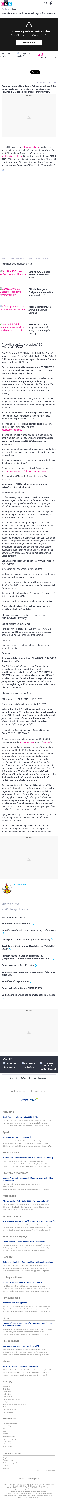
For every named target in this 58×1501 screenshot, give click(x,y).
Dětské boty (7, 1441)
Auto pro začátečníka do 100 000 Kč (15, 1404)
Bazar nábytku (7, 1446)
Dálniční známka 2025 (41, 1201)
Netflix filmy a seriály (35, 1282)
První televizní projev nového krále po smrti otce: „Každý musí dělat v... (26, 1123)
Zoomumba (9, 1067)
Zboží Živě (6, 1389)
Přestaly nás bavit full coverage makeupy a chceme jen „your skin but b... (27, 1311)
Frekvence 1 (7, 1465)
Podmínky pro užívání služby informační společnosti (28, 1491)
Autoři (14, 1078)
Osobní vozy (7, 1391)
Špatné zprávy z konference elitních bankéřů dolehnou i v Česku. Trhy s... (27, 1248)
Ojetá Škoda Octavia (9, 1409)
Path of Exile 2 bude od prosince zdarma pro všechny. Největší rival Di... (26, 1355)
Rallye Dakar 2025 (24, 1201)
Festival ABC (35, 1346)
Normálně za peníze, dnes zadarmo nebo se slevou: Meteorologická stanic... (28, 1227)
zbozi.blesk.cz (7, 1396)
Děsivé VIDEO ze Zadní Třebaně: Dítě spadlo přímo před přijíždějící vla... (27, 1166)
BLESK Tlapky (8, 1282)
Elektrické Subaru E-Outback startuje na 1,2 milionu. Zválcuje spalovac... (26, 1204)
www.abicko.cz (27, 742)
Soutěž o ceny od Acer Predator (18, 965)
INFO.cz (36, 1117)
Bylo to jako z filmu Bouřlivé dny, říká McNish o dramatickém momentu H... (27, 1207)
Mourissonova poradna (12, 1346)
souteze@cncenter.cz (12, 156)
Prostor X (6, 1366)
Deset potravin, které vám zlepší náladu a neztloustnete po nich (23, 1332)
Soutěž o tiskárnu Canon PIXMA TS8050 (22, 988)
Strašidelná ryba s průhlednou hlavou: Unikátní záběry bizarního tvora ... (26, 1352)
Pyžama (5, 1433)
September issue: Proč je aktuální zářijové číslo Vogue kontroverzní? (25, 1309)
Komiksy (25, 1346)
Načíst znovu (29, 42)
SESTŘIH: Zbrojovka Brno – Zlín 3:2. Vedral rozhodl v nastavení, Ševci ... (27, 1372)
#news (24, 1303)
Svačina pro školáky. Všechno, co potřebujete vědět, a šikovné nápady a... (27, 1189)
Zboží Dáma (7, 1394)
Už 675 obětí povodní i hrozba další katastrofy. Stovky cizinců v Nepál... (26, 1125)
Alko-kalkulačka (9, 1201)
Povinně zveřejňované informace (29, 1497)
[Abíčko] (6, 5)
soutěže (46, 742)
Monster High (7, 1426)
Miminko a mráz (36, 1178)
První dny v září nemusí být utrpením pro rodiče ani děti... (21, 1184)
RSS (37, 1479)
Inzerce (43, 1078)
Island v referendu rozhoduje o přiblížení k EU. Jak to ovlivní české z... (26, 1250)
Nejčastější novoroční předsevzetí (16, 1178)
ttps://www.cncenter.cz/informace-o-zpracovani (25, 471)
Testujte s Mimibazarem (10, 1423)
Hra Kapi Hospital (48, 1069)
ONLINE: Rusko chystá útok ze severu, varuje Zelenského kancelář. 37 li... (27, 1120)
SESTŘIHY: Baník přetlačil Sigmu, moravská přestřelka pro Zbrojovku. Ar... (27, 1146)
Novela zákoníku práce (26, 1242)
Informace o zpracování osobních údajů (18, 1493)
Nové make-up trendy (45, 1158)
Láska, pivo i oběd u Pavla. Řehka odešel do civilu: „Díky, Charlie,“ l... (25, 1164)
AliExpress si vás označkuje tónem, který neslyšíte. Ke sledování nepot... (27, 1225)
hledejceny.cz (7, 1386)
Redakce (30, 1479)
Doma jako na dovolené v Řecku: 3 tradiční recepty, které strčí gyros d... (26, 1271)
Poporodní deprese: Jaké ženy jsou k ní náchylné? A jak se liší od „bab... (26, 1334)
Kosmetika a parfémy (10, 1436)
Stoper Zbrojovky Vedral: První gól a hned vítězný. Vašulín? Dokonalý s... (27, 1143)
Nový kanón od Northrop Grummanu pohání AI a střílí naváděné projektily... (27, 1230)
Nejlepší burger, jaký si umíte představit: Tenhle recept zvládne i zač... (25, 1268)
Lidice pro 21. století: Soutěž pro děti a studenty (26, 939)
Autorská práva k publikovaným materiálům (29, 1490)
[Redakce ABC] (7, 893)
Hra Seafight (28, 1067)
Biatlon (18, 1137)
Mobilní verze (39, 1091)
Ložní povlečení (8, 1444)
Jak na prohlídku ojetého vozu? (13, 1399)
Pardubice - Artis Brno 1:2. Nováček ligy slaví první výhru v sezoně (25, 1375)
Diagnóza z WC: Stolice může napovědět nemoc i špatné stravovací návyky (27, 1329)
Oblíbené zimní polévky (12, 1262)
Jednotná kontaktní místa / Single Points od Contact (36, 1495)
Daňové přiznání (9, 1242)
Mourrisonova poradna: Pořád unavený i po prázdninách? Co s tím (24, 1349)
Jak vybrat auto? (8, 1412)
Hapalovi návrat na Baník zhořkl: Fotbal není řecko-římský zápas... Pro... (27, 1141)
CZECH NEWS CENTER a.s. (29, 1484)
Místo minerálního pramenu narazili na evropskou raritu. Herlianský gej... (26, 1291)
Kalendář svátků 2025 (23, 1117)
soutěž (5, 909)
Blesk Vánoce (8, 1117)
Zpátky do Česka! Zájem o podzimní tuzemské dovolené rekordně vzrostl (27, 1288)
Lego (4, 1431)
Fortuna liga (33, 1366)
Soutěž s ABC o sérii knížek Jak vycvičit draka (39, 274)
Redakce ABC (20, 884)
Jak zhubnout (8, 1158)
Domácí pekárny (28, 1262)
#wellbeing (16, 1303)
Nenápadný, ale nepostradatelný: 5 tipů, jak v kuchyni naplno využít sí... (26, 1265)
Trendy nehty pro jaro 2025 (25, 1158)
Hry (10, 1059)
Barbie (5, 1428)
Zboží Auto (6, 1407)
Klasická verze (20, 1091)
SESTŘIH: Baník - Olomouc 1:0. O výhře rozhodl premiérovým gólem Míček (28, 1370)
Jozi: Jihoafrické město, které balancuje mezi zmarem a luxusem (24, 1286)
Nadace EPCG (41, 1242)
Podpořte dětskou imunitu (13, 1323)
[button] (55, 2)
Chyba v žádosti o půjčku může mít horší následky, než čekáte (23, 1161)
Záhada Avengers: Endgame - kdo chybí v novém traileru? (40, 292)
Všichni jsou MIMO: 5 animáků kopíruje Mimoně (39, 310)
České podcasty (8, 1460)
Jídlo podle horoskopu (44, 1262)
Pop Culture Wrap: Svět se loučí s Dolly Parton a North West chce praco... (27, 1306)
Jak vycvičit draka (30, 147)
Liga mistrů (27, 1137)
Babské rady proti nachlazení (35, 1323)
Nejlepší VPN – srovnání (46, 1221)
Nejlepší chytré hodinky (12, 1221)
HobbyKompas (7, 1402)
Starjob (5, 1458)
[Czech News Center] (34, 1099)
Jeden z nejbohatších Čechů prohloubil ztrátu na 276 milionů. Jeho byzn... (27, 1245)
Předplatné (28, 1078)
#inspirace (7, 1303)
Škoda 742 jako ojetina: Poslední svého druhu (18, 1209)
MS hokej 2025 (8, 1137)
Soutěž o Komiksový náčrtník (17, 924)
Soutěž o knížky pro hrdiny (15, 981)
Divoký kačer (20, 1282)
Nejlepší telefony (29, 1221)
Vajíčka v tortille (8, 1186)
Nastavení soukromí (45, 1493)
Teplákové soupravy (9, 1439)
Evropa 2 (6, 1468)
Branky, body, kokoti (20, 1366)
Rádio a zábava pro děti (10, 1463)
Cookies (34, 1493)
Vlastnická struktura (10, 1495)
